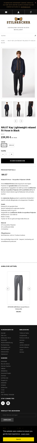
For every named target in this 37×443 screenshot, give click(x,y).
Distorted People (6, 373)
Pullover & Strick (24, 338)
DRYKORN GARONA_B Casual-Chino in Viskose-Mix (18, 308)
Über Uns (3, 335)
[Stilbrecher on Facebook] (3, 403)
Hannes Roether (6, 366)
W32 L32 (11, 145)
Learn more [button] (25, 434)
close (35, 2)
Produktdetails (8, 170)
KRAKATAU (4, 371)
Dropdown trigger (18, 12)
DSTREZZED (4, 378)
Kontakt (3, 333)
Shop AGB (4, 340)
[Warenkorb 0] (31, 12)
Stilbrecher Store (6, 338)
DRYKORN (4, 361)
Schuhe (22, 352)
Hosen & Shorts (24, 347)
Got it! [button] (18, 439)
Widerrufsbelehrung (7, 342)
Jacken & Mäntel (24, 345)
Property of (4, 380)
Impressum (4, 354)
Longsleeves (23, 335)
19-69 (2, 390)
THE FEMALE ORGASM (7, 394)
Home (3, 40)
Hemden (22, 340)
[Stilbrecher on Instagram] (8, 403)
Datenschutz (25, 7)
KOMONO (3, 383)
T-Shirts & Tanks (24, 333)
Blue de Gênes (5, 364)
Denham (3, 375)
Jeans (21, 349)
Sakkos (22, 342)
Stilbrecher (4, 387)
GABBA (3, 368)
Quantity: (3, 151)
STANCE (3, 385)
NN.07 (3, 392)
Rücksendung (5, 345)
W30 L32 (4, 145)
